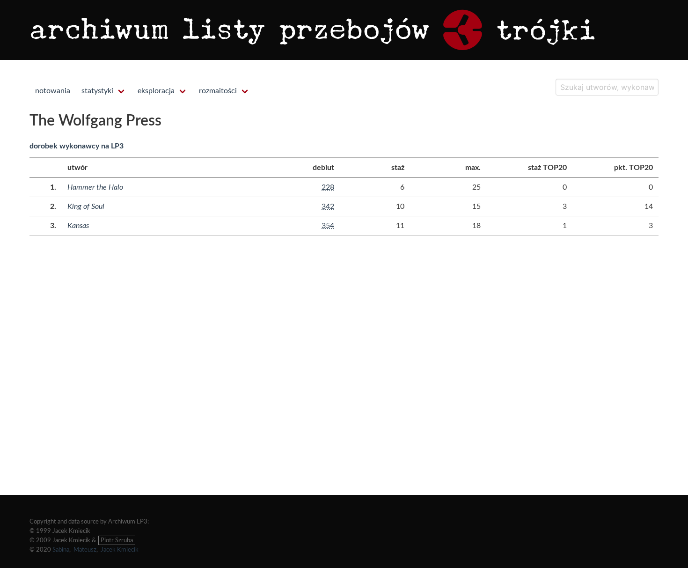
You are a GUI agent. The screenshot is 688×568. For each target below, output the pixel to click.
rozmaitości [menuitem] (218, 91)
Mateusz (84, 549)
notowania (52, 91)
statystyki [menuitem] (97, 91)
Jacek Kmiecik (120, 549)
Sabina (60, 549)
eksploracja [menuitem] (156, 91)
